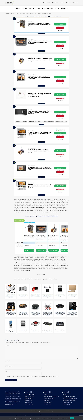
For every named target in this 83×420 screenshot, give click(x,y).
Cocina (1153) (47, 394)
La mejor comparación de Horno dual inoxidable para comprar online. (11, 313)
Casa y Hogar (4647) (30, 394)
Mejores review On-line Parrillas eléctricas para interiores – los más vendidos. (35, 314)
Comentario (8, 345)
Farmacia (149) (47, 404)
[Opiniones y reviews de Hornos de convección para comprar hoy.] (23, 288)
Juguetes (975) (28, 398)
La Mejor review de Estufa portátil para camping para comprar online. (60, 313)
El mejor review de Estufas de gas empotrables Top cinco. (60, 330)
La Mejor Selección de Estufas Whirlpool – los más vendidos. (60, 295)
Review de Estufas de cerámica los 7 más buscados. (35, 330)
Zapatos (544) (28, 402)
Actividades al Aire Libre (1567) (51, 396)
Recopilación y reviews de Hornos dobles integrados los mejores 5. (72, 295)
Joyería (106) (66, 394)
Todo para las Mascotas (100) (70, 398)
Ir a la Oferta (60, 24)
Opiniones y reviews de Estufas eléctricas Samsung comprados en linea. (48, 330)
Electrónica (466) (29, 404)
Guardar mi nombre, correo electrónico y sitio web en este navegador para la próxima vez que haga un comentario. (33, 376)
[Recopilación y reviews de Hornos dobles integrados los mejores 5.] (72, 288)
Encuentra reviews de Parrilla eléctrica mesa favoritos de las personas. (23, 313)
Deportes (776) (28, 400)
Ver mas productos (19, 220)
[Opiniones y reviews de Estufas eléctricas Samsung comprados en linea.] (47, 323)
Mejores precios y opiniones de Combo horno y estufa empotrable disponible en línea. (47, 296)
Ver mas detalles (29, 250)
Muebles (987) (66, 404)
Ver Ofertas (60, 30)
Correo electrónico (9, 366)
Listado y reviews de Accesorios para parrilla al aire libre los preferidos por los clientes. (11, 296)
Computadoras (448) (49, 398)
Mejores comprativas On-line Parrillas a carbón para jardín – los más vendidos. (35, 295)
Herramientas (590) (67, 402)
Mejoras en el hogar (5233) (69, 400)
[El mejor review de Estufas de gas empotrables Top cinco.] (60, 323)
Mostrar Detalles (41, 33)
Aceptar (71, 418)
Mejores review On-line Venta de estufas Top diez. (23, 330)
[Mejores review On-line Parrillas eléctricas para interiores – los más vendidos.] (35, 306)
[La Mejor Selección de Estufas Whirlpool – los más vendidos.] (60, 288)
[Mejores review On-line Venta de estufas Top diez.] (23, 323)
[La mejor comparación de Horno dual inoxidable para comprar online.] (10, 306)
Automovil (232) (48, 402)
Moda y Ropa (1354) (30, 396)
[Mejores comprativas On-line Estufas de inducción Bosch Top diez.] (10, 323)
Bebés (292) (47, 400)
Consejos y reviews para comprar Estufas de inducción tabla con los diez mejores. (72, 314)
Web (6, 371)
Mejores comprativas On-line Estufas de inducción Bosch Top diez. (10, 330)
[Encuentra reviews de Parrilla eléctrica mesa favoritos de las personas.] (23, 306)
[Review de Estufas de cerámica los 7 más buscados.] (35, 323)
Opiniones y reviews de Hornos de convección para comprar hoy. (23, 295)
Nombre (7, 360)
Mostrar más (41, 124)
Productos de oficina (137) (69, 396)
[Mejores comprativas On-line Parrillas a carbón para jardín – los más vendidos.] (35, 288)
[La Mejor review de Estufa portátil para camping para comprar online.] (60, 306)
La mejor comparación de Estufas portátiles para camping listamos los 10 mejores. (47, 314)
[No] (81, 418)
